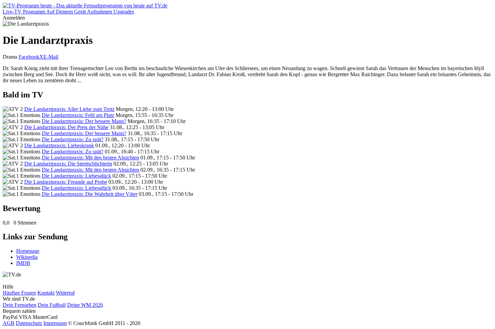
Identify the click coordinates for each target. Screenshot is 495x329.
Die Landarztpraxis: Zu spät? (72, 139)
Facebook (29, 57)
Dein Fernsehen (19, 305)
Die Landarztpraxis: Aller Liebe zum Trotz (69, 109)
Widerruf (65, 293)
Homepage (27, 251)
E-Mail (50, 57)
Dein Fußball (52, 305)
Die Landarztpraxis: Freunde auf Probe (65, 182)
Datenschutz (29, 323)
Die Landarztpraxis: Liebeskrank (59, 145)
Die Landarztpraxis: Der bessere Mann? (84, 121)
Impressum (55, 323)
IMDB (23, 263)
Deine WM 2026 (85, 305)
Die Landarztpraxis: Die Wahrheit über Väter (89, 194)
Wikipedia (27, 257)
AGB (8, 323)
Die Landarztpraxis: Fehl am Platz (78, 115)
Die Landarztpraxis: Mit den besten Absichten (90, 157)
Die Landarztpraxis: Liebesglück (76, 176)
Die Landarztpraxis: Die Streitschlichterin (68, 164)
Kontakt (46, 293)
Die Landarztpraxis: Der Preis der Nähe (66, 127)
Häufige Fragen (19, 293)
